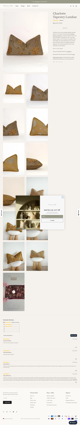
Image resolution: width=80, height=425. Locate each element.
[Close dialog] (63, 197)
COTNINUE (52, 220)
